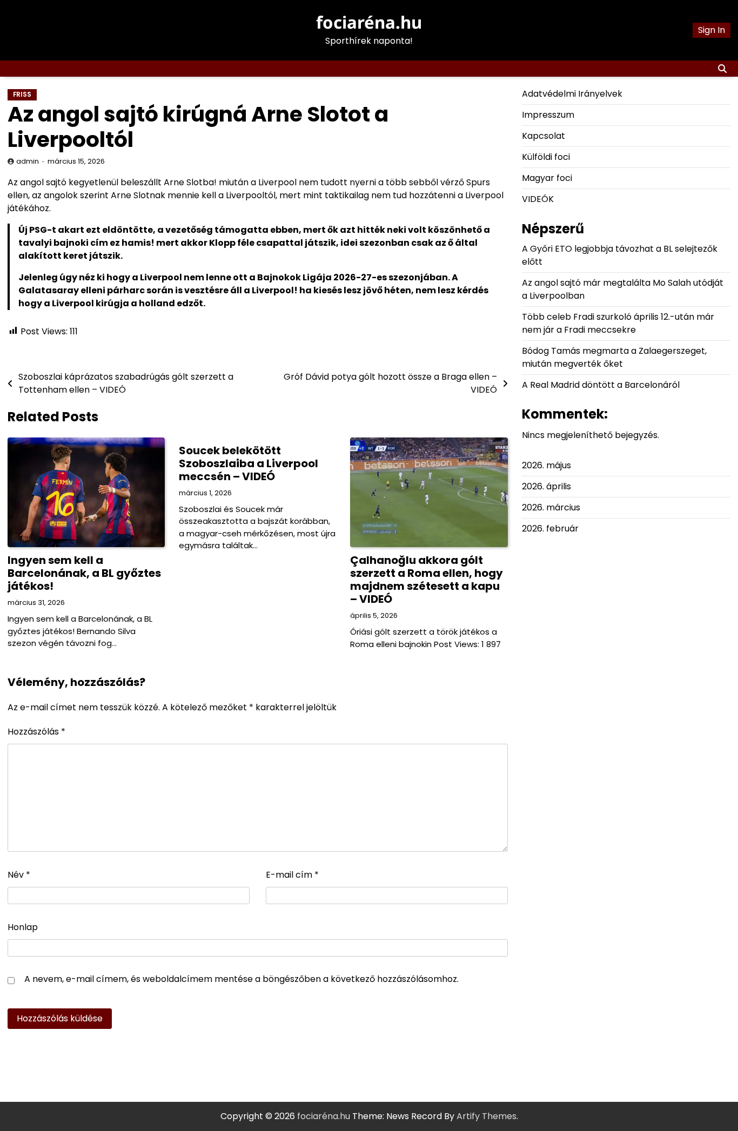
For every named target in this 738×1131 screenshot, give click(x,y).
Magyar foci (547, 178)
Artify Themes (486, 1116)
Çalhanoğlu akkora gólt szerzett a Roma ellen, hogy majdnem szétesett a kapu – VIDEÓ (426, 580)
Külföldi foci (546, 157)
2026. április (546, 486)
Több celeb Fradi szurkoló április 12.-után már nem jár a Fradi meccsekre (618, 323)
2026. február (550, 528)
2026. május (546, 465)
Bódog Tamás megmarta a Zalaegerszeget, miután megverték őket (614, 357)
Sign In (711, 30)
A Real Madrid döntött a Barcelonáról (601, 385)
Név (19, 875)
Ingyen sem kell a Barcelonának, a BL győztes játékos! (84, 573)
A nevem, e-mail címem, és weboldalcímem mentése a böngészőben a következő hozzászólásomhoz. (241, 979)
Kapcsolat (543, 136)
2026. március (551, 507)
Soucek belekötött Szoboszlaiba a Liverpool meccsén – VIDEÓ (248, 463)
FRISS (22, 94)
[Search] (722, 68)
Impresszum (548, 115)
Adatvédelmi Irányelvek (572, 93)
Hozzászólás (36, 731)
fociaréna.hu (369, 22)
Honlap (23, 927)
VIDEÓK (538, 199)
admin (27, 161)
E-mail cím (292, 875)
